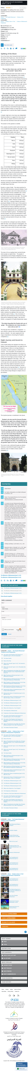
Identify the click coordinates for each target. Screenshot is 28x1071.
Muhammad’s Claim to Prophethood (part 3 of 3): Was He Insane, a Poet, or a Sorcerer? (14, 697)
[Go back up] (25, 932)
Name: (3, 602)
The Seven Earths (7, 658)
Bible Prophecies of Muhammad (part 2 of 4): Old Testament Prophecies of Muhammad (14, 679)
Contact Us (17, 991)
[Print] (10, 48)
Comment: (3, 617)
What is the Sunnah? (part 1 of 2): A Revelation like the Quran (15, 667)
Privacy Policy (10, 991)
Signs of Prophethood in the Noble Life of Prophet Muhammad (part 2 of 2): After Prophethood (14, 724)
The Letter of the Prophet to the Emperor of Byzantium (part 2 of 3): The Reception (13, 716)
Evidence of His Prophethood (8, 820)
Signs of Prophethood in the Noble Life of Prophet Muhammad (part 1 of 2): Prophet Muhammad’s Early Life (14, 671)
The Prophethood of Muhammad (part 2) (13, 863)
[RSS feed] (18, 995)
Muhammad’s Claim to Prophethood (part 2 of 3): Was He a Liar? (14, 694)
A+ (24, 7)
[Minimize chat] (26, 1063)
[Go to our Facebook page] (10, 995)
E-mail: (2, 611)
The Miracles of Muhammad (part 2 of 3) (12, 590)
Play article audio (8, 45)
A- (20, 7)
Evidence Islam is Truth (10, 21)
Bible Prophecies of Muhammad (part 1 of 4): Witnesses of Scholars (13, 676)
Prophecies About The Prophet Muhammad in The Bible (15, 847)
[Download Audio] (8, 48)
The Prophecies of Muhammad (10, 710)
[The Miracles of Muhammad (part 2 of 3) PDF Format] (13, 48)
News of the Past (7, 660)
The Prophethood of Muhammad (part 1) (13, 858)
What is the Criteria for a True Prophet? (12, 708)
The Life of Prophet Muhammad (13, 896)
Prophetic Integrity (13, 830)
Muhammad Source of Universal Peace (14, 907)
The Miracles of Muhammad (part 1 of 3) (11, 575)
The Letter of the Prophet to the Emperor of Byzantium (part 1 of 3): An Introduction (13, 655)
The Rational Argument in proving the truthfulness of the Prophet (15, 890)
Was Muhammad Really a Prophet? (14, 825)
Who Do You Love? (13, 841)
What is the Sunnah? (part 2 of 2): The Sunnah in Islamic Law (14, 664)
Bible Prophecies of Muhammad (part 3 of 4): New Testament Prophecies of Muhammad (14, 683)
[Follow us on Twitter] (14, 995)
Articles (2, 17)
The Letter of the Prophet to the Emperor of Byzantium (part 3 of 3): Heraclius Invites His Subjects (13, 720)
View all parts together (6, 596)
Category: (4, 15)
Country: (3, 607)
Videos (9, 819)
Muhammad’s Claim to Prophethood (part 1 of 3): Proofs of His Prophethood (14, 690)
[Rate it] (1, 48)
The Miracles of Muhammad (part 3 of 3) (11, 577)
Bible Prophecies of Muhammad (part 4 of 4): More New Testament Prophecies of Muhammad (15, 686)
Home (3, 989)
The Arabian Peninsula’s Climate (11, 727)
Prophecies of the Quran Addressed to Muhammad (15, 713)
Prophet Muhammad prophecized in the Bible (14, 836)
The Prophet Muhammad (10, 17)
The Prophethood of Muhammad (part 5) (13, 885)
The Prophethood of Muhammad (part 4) (13, 879)
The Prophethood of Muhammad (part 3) (13, 869)
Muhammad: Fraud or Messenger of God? (14, 901)
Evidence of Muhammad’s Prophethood (10, 732)
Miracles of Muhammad (14, 852)
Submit (4, 634)
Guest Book (4, 991)
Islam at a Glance (17, 989)
